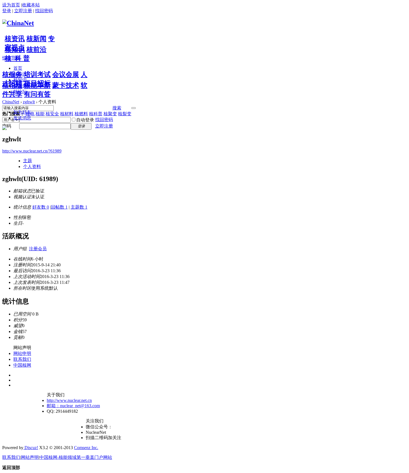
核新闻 (36, 38)
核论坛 (12, 85)
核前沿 (36, 49)
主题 (27, 160)
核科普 (95, 113)
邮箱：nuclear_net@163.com (73, 405)
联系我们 (22, 359)
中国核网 (22, 365)
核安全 (52, 113)
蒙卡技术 (65, 85)
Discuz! (30, 447)
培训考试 (37, 74)
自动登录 (85, 119)
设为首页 (11, 4)
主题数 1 (79, 207)
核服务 (12, 74)
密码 (6, 126)
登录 (6, 10)
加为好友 (22, 112)
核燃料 (81, 113)
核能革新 (37, 85)
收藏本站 (31, 4)
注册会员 (38, 248)
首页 (17, 68)
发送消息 (22, 118)
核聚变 (110, 113)
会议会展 (65, 74)
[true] (133, 108)
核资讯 (15, 38)
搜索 (116, 108)
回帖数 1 (59, 207)
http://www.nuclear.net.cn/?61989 (31, 151)
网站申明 (22, 353)
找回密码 (44, 10)
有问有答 (37, 94)
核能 (40, 113)
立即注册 (23, 10)
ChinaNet (10, 101)
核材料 (66, 113)
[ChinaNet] (18, 23)
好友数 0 (40, 207)
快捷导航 (11, 58)
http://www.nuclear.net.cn (69, 400)
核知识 (15, 49)
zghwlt (29, 101)
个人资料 (32, 166)
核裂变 (124, 113)
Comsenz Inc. (86, 447)
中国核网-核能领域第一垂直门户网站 (76, 457)
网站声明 (30, 457)
